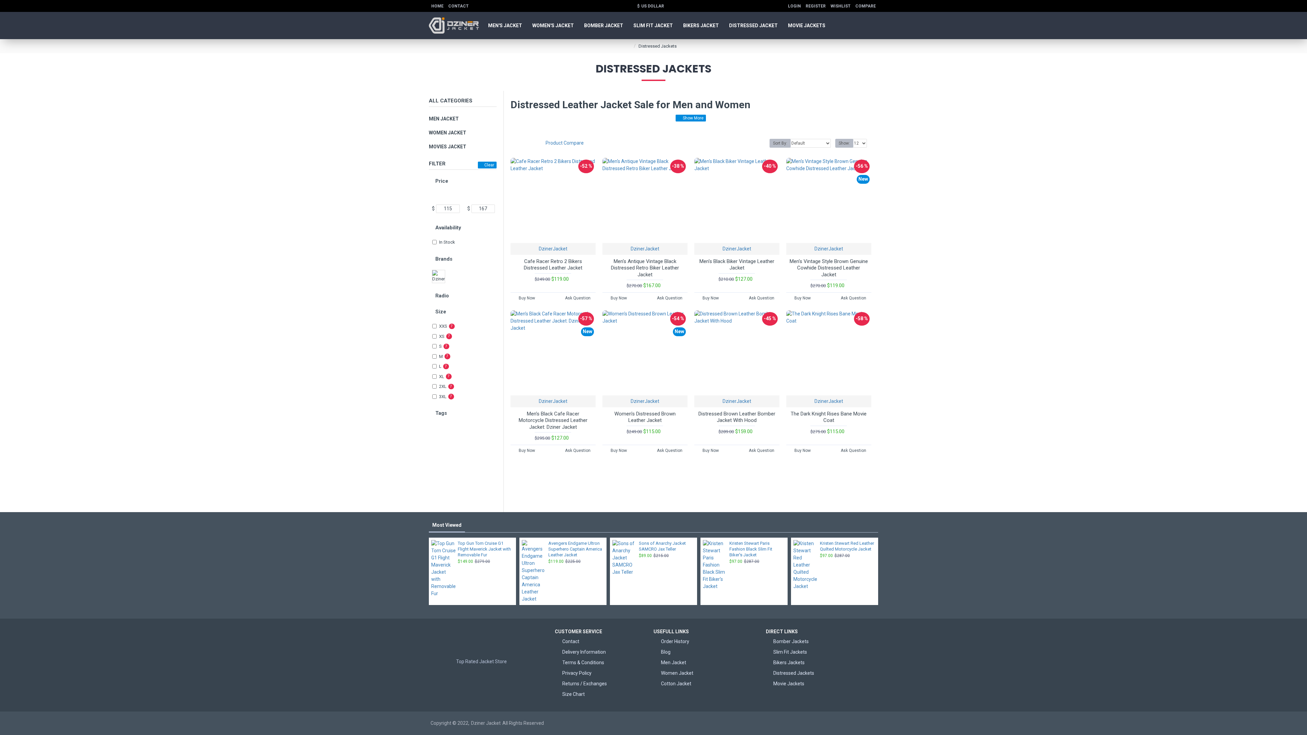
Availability (448, 228)
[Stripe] (874, 723)
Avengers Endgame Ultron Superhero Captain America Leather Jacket (575, 549)
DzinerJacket (553, 248)
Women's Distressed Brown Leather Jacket (645, 417)
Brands (443, 259)
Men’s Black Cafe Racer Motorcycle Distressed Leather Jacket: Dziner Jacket (553, 420)
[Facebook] (475, 675)
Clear (489, 165)
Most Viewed (447, 525)
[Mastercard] (823, 723)
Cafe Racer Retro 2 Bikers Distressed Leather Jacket (553, 264)
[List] (526, 143)
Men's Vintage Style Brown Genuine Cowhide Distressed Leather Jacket (829, 268)
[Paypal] (862, 723)
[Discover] (849, 723)
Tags (441, 413)
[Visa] (810, 723)
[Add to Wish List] (566, 242)
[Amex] (836, 723)
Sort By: (780, 143)
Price (441, 181)
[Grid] (516, 143)
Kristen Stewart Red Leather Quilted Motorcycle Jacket (847, 546)
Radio (442, 296)
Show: (844, 143)
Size (440, 312)
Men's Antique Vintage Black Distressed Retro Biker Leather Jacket (645, 268)
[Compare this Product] (577, 242)
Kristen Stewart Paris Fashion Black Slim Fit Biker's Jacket (750, 549)
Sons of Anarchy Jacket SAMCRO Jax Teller (662, 546)
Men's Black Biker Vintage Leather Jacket (736, 264)
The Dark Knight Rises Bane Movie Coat (829, 417)
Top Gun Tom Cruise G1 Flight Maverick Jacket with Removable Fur (484, 549)
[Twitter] (488, 675)
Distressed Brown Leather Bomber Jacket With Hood (736, 417)
